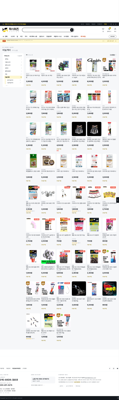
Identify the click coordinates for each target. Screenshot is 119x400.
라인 (21, 36)
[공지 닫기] (115, 41)
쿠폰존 (105, 24)
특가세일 (83, 36)
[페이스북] (113, 24)
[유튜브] (115, 24)
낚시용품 (66, 36)
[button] (113, 55)
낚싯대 (13, 36)
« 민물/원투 (19, 56)
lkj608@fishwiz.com (90, 377)
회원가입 (88, 24)
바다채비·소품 (33, 36)
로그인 (82, 24)
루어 (26, 36)
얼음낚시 (41, 36)
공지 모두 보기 (110, 41)
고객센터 (24, 368)
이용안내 (8, 368)
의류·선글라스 (74, 36)
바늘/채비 (11, 47)
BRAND (112, 36)
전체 (6, 36)
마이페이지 (99, 24)
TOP (118, 398)
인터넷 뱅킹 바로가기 (37, 385)
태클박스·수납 (58, 36)
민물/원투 (49, 36)
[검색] (71, 30)
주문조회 (93, 24)
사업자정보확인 (77, 382)
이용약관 (2, 368)
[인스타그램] (111, 24)
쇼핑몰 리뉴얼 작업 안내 (12, 41)
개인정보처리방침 (16, 368)
